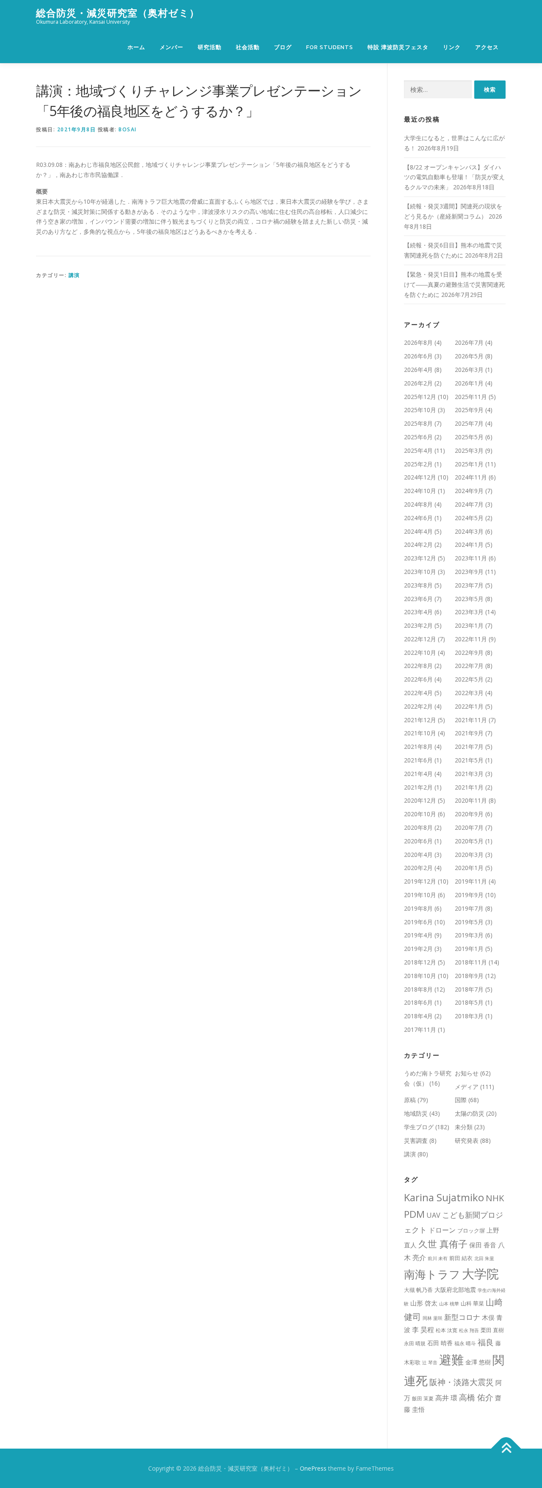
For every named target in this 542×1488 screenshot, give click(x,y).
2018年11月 (471, 962)
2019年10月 (420, 895)
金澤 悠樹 (478, 1362)
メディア (466, 1087)
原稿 (410, 1100)
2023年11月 (471, 558)
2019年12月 (420, 881)
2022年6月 (418, 679)
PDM (414, 1214)
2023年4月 (418, 612)
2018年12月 (420, 962)
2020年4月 (418, 855)
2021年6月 (418, 760)
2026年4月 (418, 370)
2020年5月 (469, 841)
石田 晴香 (440, 1343)
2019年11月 (471, 881)
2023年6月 (418, 599)
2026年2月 (418, 383)
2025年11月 (471, 397)
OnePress (313, 1468)
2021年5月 (469, 760)
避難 (451, 1359)
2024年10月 (420, 491)
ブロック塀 (471, 1230)
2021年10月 (420, 733)
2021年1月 (469, 787)
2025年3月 (469, 450)
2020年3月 (469, 855)
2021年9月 (469, 733)
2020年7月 (469, 827)
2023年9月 (469, 572)
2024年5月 (469, 518)
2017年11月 (420, 1029)
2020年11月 (471, 800)
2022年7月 (469, 666)
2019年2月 (418, 949)
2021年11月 (471, 720)
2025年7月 (469, 423)
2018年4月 (418, 1016)
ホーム (136, 47)
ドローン (442, 1230)
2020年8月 (418, 827)
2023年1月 (469, 625)
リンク (452, 47)
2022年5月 (469, 679)
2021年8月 (418, 747)
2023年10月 (420, 572)
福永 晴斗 (465, 1343)
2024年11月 (471, 477)
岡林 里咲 (432, 1318)
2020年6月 (418, 841)
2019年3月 (469, 935)
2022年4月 (418, 693)
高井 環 (446, 1397)
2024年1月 (469, 544)
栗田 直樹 (492, 1330)
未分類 (464, 1127)
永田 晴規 (415, 1343)
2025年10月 (420, 410)
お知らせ (466, 1073)
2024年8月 (418, 504)
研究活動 (209, 47)
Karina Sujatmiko (444, 1197)
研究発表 (466, 1140)
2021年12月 (420, 720)
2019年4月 (418, 935)
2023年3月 (469, 612)
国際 (461, 1100)
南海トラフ (432, 1274)
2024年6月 (418, 518)
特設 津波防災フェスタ (398, 47)
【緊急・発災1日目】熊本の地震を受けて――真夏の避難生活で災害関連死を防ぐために (454, 284)
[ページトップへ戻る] (506, 1448)
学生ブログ (419, 1127)
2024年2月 (418, 544)
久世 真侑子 (442, 1243)
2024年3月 (469, 531)
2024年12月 (420, 477)
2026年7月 (469, 342)
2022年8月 (418, 666)
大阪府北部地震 (455, 1290)
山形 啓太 (423, 1303)
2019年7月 (469, 908)
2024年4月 (418, 531)
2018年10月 (420, 976)
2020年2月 (418, 868)
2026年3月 (469, 370)
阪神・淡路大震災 (461, 1382)
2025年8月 (418, 423)
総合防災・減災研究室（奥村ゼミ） (117, 13)
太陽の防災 (469, 1113)
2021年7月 (469, 747)
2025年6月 (418, 437)
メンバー (171, 47)
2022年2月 (418, 706)
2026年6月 (418, 356)
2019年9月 (469, 895)
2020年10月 (420, 814)
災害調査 (416, 1140)
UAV (433, 1215)
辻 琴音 (429, 1363)
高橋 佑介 (476, 1397)
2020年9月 (469, 814)
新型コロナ (462, 1317)
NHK (495, 1198)
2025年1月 (469, 464)
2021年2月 (418, 787)
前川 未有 (438, 1258)
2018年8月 (418, 989)
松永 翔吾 (469, 1330)
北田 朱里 (484, 1258)
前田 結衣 (461, 1258)
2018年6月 (418, 1002)
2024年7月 (469, 504)
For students (329, 47)
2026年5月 (469, 356)
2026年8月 (418, 342)
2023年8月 (418, 585)
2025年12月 (420, 397)
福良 (486, 1342)
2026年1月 (469, 383)
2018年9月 (469, 976)
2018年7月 (469, 989)
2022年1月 (469, 706)
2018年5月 (469, 1002)
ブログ (283, 47)
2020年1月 (469, 868)
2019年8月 (418, 908)
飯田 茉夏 (423, 1398)
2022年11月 (471, 639)
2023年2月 (418, 625)
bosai (128, 129)
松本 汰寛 (446, 1330)
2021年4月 (418, 774)
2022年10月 (420, 652)
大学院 (480, 1273)
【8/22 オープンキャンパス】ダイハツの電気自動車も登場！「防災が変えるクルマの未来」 (454, 177)
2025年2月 (418, 464)
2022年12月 (420, 639)
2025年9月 (469, 410)
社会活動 (248, 47)
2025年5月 (469, 437)
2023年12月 (420, 558)
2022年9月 (469, 652)
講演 (74, 275)
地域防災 (416, 1113)
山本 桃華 (449, 1304)
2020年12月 (420, 800)
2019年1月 (469, 949)
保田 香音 (482, 1245)
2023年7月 (469, 585)
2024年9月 (469, 491)
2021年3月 (469, 774)
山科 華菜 (472, 1303)
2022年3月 (469, 693)
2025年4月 (418, 450)
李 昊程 (423, 1329)
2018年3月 (469, 1016)
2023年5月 (469, 599)
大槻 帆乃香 (418, 1290)
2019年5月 (469, 922)
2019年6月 (418, 922)
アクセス (487, 47)
